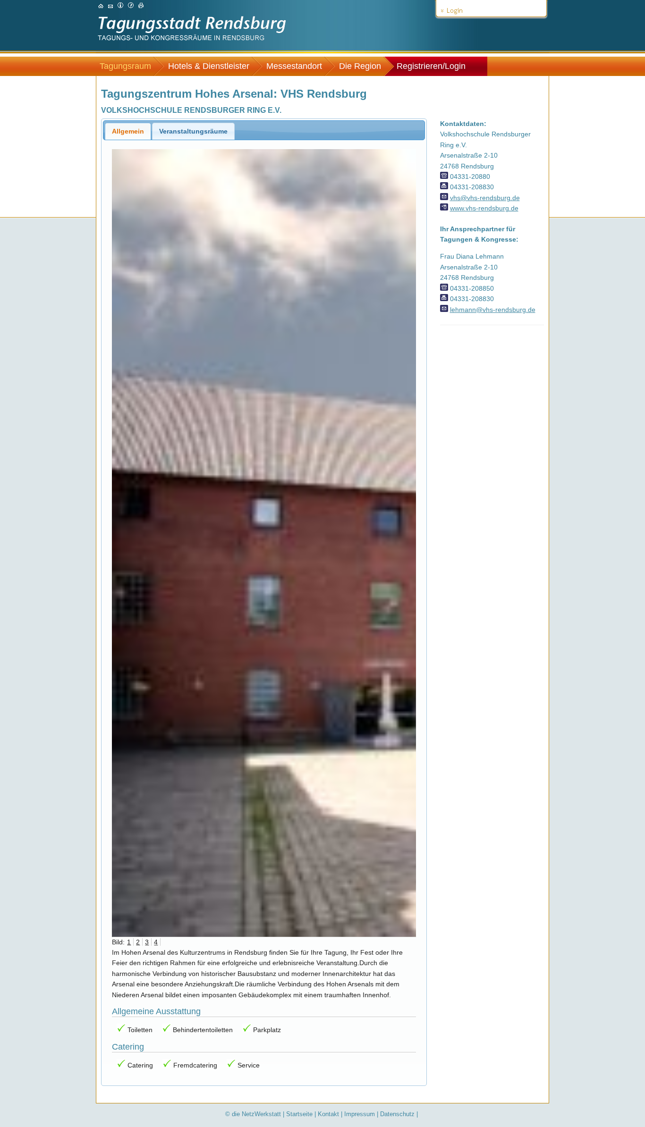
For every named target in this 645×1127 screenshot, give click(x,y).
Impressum (359, 1114)
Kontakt (328, 1114)
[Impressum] (120, 5)
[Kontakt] (110, 5)
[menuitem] (130, 66)
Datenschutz (397, 1114)
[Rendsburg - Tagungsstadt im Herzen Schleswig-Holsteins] (101, 5)
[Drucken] (141, 5)
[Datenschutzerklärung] (131, 5)
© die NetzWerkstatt (253, 1114)
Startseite (299, 1114)
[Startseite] (192, 43)
